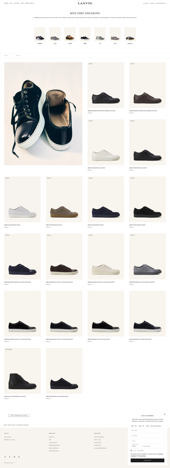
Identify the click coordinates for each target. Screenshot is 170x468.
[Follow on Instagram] (14, 457)
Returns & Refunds (53, 448)
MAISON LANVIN (29, 3)
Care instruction (53, 442)
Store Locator (7, 437)
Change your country (9, 439)
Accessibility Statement (100, 448)
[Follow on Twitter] (10, 457)
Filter (6, 55)
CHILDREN (16, 3)
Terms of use (97, 439)
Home (5, 425)
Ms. (136, 426)
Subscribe (147, 460)
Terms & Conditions (99, 437)
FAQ (50, 439)
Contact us (51, 437)
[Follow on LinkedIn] (19, 457)
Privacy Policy (142, 455)
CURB (22, 3)
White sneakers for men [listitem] (19, 415)
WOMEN (6, 3)
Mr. (143, 426)
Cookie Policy (97, 445)
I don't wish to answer (155, 426)
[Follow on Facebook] (5, 457)
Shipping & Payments (54, 445)
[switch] (132, 426)
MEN (11, 3)
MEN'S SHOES (12, 425)
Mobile (142, 450)
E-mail (134, 450)
